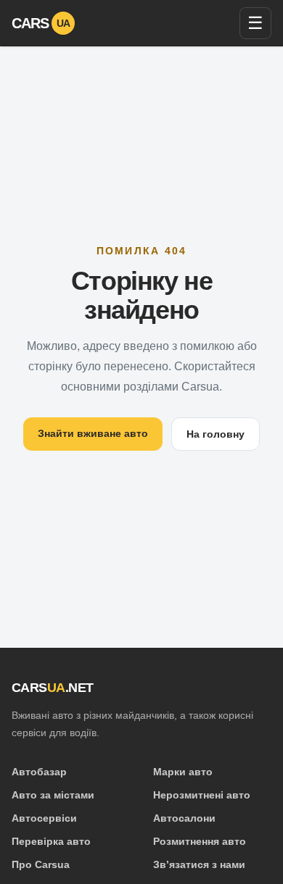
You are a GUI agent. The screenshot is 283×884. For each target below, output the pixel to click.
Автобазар (39, 771)
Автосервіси (44, 818)
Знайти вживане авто (93, 433)
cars (41, 23)
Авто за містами (53, 795)
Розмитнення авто (199, 841)
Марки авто (183, 771)
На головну (215, 434)
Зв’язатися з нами (199, 864)
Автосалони (184, 818)
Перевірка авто (51, 841)
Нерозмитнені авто (201, 795)
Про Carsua (41, 864)
